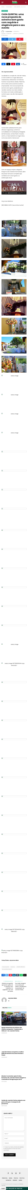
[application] (14, 188)
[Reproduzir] (3, 193)
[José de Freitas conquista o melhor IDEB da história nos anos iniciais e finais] (14, 1043)
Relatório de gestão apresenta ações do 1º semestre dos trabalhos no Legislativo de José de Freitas (7, 987)
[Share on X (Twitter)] (12, 39)
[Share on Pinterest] (19, 39)
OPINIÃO (15, 1180)
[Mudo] (22, 193)
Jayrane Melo (9, 31)
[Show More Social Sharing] (25, 39)
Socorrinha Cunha (6, 969)
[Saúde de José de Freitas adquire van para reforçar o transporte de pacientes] (14, 1091)
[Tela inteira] (24, 193)
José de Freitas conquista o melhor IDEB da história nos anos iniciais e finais (12, 1053)
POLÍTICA (22, 1178)
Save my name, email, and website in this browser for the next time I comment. (14, 1148)
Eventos (13, 967)
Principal (5, 1178)
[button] (14, 188)
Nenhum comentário (19, 33)
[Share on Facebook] (5, 39)
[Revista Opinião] (15, 2)
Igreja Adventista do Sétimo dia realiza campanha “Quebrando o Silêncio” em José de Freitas (12, 1029)
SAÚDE (20, 1180)
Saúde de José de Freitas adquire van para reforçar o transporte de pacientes (13, 1102)
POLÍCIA (16, 1178)
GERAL (10, 1178)
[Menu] (2, 2)
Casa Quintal (5, 967)
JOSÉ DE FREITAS (21, 967)
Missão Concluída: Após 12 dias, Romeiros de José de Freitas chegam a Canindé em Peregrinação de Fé (13, 1077)
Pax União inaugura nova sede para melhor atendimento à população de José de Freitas (20, 986)
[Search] (26, 2)
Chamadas (4, 11)
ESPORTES (8, 1180)
